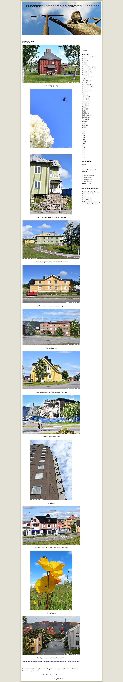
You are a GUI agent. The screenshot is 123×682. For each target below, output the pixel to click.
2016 (83, 149)
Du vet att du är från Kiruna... (90, 192)
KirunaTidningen (87, 181)
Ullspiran (84, 121)
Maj (84, 139)
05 (56, 675)
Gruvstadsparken (87, 73)
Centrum (35, 669)
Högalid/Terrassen (87, 81)
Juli (84, 135)
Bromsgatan (85, 61)
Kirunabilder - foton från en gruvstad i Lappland (61, 6)
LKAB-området (86, 97)
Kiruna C (84, 83)
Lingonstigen (86, 95)
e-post (84, 164)
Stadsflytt (74, 669)
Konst (83, 93)
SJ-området (67, 669)
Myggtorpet (85, 103)
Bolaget (30, 669)
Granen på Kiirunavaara (89, 69)
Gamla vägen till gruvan (89, 67)
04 (53, 675)
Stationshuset (86, 117)
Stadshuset (85, 113)
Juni (84, 137)
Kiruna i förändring (44, 669)
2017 (83, 147)
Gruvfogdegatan (86, 71)
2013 (83, 155)
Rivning (61, 669)
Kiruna (84, 196)
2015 (83, 151)
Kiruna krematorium (88, 87)
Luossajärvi (85, 99)
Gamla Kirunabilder (87, 194)
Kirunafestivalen (87, 91)
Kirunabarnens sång (88, 175)
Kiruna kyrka (85, 89)
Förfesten (85, 65)
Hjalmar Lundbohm (87, 77)
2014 (83, 153)
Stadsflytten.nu (86, 183)
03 (50, 675)
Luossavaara (54, 669)
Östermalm (36, 671)
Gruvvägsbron (86, 75)
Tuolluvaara (85, 119)
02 (46, 675)
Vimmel (84, 123)
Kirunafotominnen (87, 179)
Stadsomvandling (27, 671)
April (84, 141)
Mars (84, 143)
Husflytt (84, 79)
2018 (83, 145)
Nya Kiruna (85, 105)
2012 (83, 157)
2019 (83, 133)
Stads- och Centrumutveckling (91, 202)
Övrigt (83, 127)
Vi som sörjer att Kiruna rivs (90, 204)
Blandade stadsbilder (88, 57)
